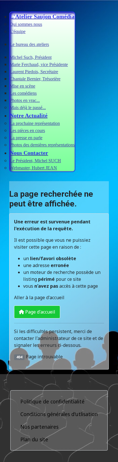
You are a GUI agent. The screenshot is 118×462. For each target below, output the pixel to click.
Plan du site (34, 439)
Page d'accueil (39, 312)
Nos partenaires (39, 426)
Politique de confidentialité (52, 401)
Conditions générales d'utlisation (59, 414)
